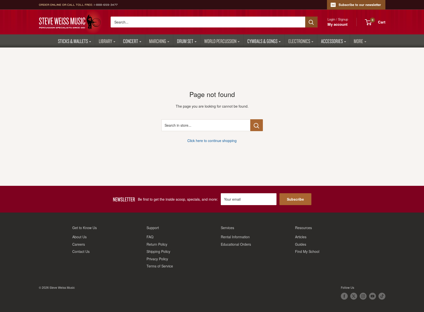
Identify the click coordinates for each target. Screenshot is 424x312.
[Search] (311, 22)
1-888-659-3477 (106, 4)
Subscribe (295, 199)
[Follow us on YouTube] (372, 296)
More (358, 41)
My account (337, 24)
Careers (78, 244)
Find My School (307, 251)
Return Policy (157, 244)
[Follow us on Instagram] (363, 296)
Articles (300, 236)
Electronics (299, 41)
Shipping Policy (158, 251)
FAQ (150, 236)
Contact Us (81, 251)
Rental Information (235, 236)
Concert (130, 41)
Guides (300, 244)
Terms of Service (160, 266)
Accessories (332, 41)
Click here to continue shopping (212, 140)
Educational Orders (236, 244)
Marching (157, 41)
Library (105, 41)
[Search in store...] (256, 125)
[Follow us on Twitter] (353, 296)
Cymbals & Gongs (262, 41)
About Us (79, 236)
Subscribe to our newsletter (360, 4)
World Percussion (220, 41)
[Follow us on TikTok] (381, 296)
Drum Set (185, 41)
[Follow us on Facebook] (344, 296)
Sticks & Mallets (73, 41)
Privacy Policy (157, 258)
